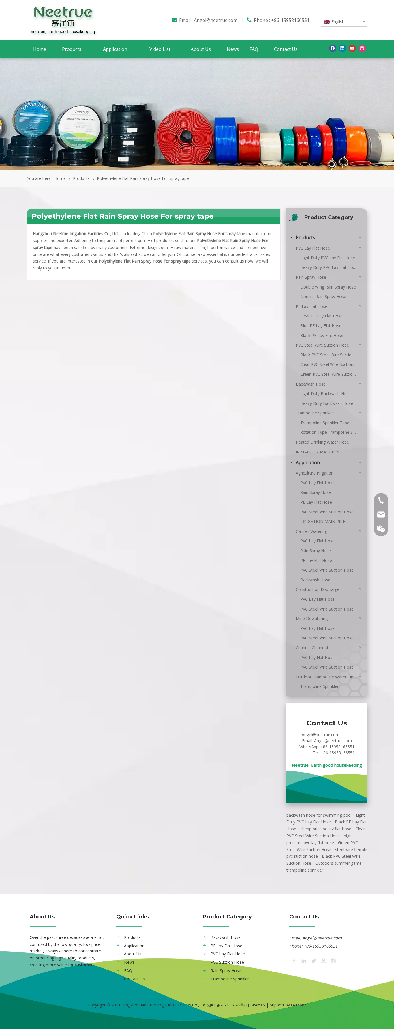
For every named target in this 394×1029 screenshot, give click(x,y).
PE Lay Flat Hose (311, 306)
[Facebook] (332, 48)
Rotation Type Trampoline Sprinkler (331, 432)
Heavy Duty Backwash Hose (326, 403)
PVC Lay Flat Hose (313, 248)
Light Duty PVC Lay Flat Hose (327, 257)
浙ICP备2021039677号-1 (227, 1005)
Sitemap (258, 1005)
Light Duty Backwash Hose (325, 393)
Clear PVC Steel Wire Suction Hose (331, 364)
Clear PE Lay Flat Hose (321, 316)
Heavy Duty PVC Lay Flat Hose (328, 267)
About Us (132, 954)
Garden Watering (311, 531)
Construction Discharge (317, 589)
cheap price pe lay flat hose (325, 828)
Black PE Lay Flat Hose (321, 335)
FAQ (128, 970)
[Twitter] (313, 960)
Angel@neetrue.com (215, 20)
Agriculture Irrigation (314, 473)
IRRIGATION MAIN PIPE (318, 452)
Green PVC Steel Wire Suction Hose (331, 374)
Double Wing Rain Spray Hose (328, 287)
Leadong (298, 1005)
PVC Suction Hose (227, 962)
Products (305, 237)
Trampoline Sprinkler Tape (324, 422)
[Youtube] (352, 48)
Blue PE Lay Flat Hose (321, 325)
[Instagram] (362, 48)
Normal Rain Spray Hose (323, 296)
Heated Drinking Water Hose (322, 442)
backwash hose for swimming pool (319, 815)
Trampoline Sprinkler (315, 413)
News (129, 962)
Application (308, 462)
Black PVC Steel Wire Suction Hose (331, 355)
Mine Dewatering (312, 618)
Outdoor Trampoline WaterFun (324, 677)
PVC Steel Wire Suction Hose (322, 345)
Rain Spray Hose (311, 277)
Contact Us (134, 979)
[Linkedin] (342, 48)
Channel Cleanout (312, 647)
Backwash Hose (311, 384)
